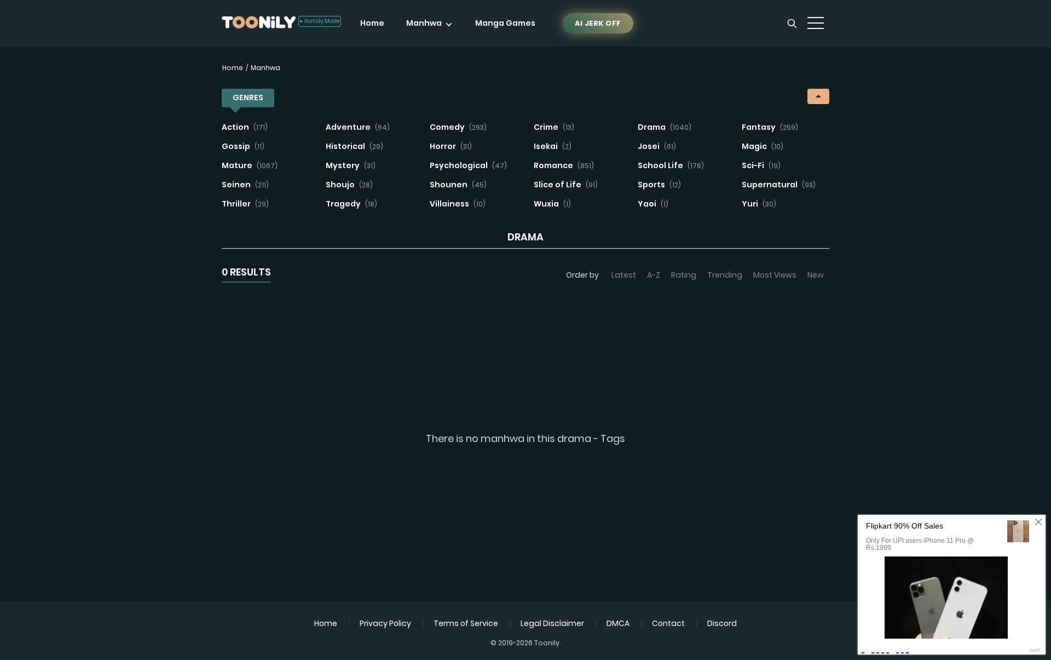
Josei (657, 146)
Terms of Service (466, 623)
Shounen (458, 184)
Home (372, 23)
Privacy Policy (385, 623)
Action (245, 127)
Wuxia (552, 203)
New (815, 274)
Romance (564, 165)
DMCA (618, 623)
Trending (724, 274)
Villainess (458, 203)
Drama (664, 127)
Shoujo (349, 184)
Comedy (458, 127)
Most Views (774, 274)
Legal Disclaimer (552, 623)
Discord (722, 623)
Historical (354, 146)
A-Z (653, 274)
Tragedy (351, 203)
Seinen (245, 184)
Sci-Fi (761, 165)
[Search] (792, 23)
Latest (623, 274)
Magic (762, 146)
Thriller (245, 203)
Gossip (243, 146)
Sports (659, 184)
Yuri (759, 203)
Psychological (468, 165)
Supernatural (779, 184)
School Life (671, 165)
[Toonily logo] (259, 23)
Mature (250, 165)
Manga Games (505, 23)
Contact (668, 623)
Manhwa (424, 23)
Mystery (351, 165)
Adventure (358, 127)
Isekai (552, 146)
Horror (451, 146)
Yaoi (653, 203)
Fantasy (770, 127)
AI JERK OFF (598, 23)
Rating (683, 274)
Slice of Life (566, 184)
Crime (554, 127)
